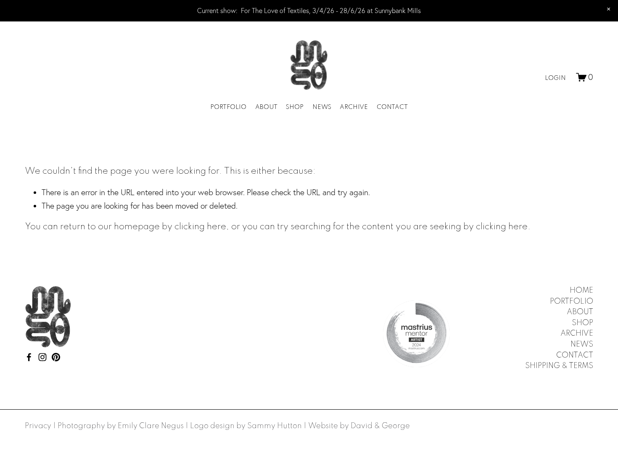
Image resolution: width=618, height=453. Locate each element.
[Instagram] (42, 357)
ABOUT (580, 312)
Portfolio (228, 107)
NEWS (581, 344)
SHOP (582, 323)
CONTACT (574, 355)
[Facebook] (29, 357)
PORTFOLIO (571, 301)
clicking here (200, 226)
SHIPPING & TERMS (559, 366)
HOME (581, 290)
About (266, 107)
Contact (392, 107)
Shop (295, 107)
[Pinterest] (56, 357)
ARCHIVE (576, 333)
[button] (608, 9)
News (321, 107)
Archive (354, 107)
